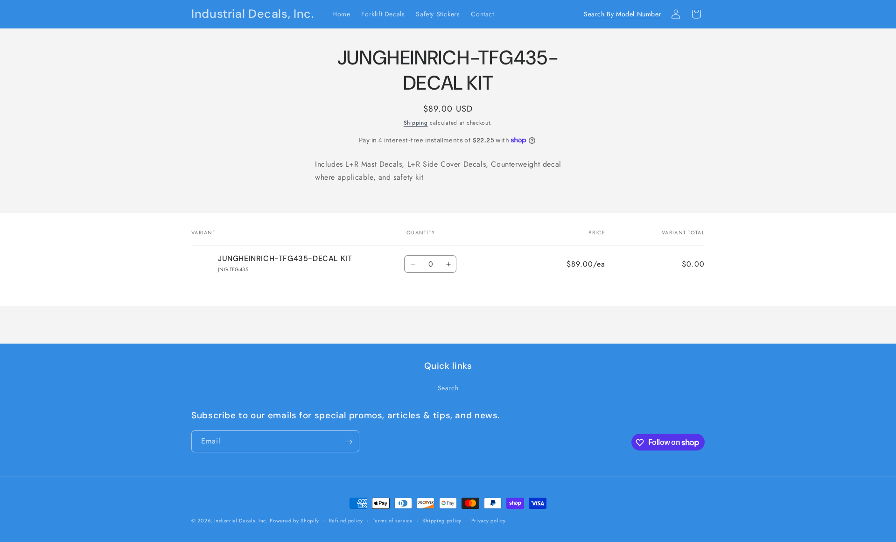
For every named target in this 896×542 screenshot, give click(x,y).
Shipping (416, 123)
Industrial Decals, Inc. (241, 520)
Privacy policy (488, 520)
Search (448, 387)
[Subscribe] (348, 442)
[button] (655, 14)
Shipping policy (442, 520)
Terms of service (393, 520)
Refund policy (346, 520)
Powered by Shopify (294, 520)
